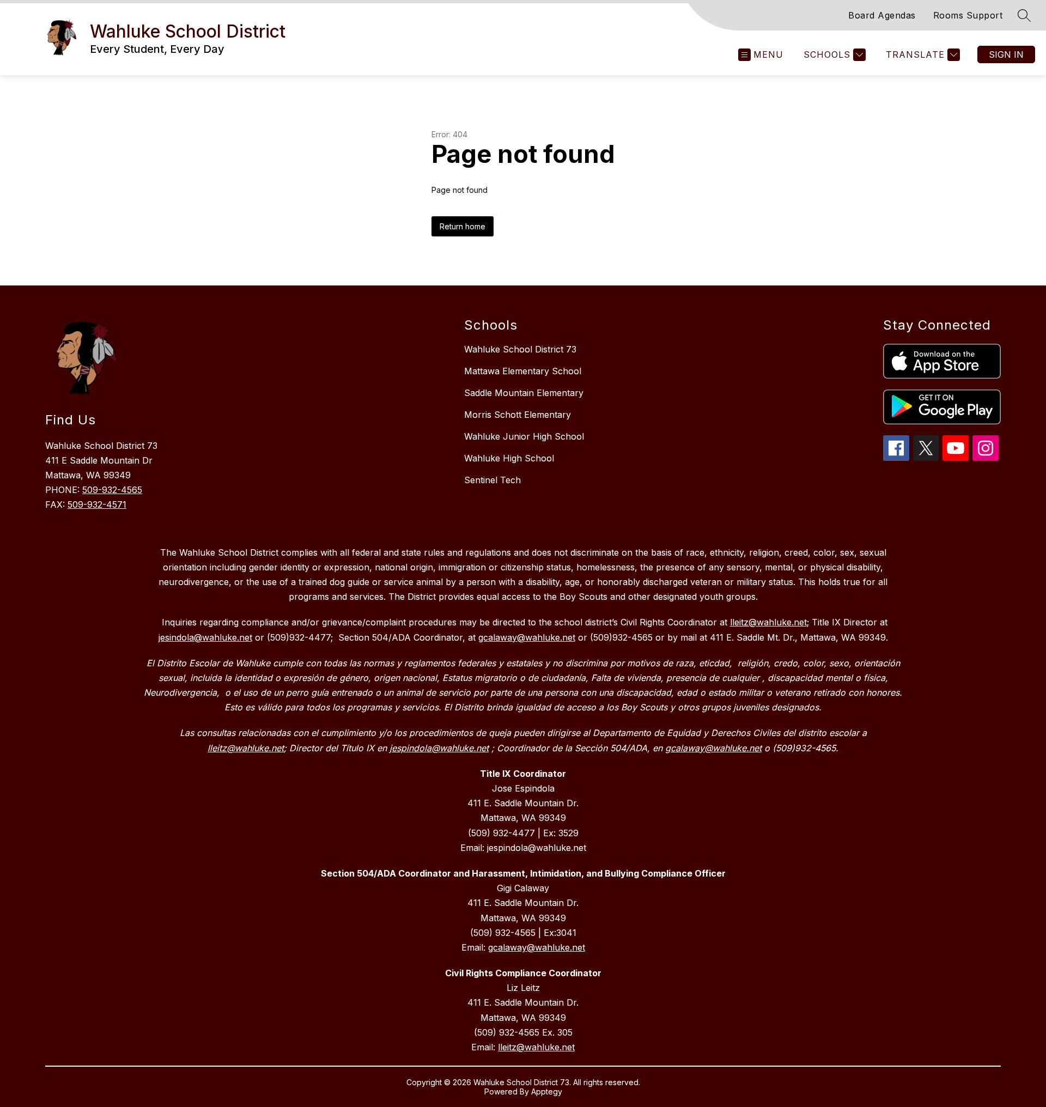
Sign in (1006, 54)
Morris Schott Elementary (517, 414)
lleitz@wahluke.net (536, 1047)
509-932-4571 (97, 504)
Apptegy (546, 1091)
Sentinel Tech (492, 480)
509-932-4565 (112, 489)
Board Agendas (882, 15)
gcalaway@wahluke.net (536, 947)
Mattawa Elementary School (522, 371)
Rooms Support (968, 15)
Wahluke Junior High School (524, 436)
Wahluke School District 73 (520, 349)
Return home (462, 226)
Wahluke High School (509, 458)
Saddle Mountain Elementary (523, 392)
